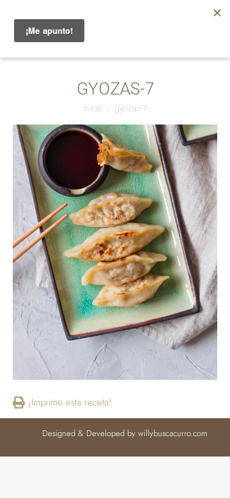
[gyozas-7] (115, 252)
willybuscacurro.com (173, 433)
